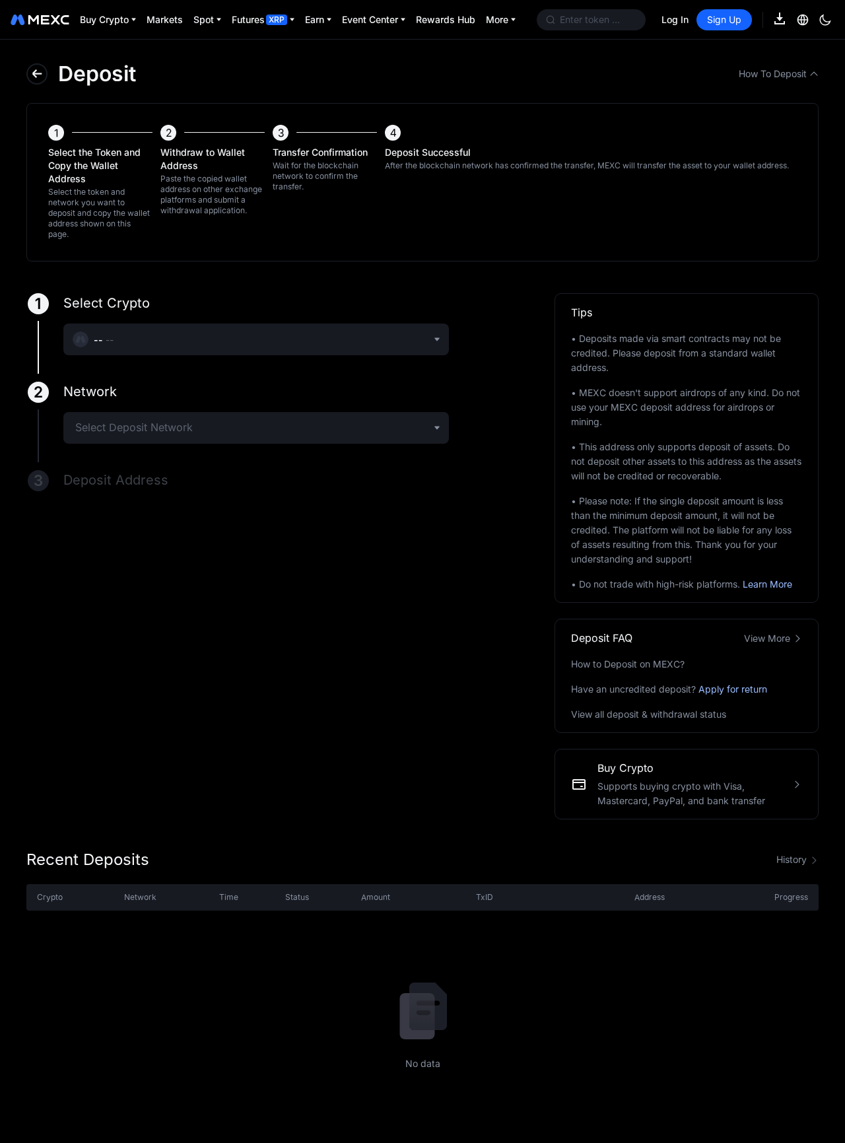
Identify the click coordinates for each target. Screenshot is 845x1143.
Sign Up (724, 19)
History (791, 859)
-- (110, 339)
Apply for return (732, 689)
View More (767, 638)
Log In (675, 19)
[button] (37, 74)
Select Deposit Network (134, 427)
